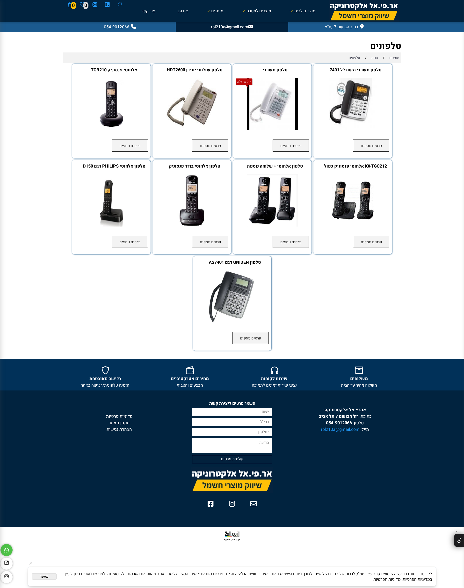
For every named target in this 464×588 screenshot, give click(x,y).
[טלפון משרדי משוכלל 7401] (352, 129)
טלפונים (385, 46)
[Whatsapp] (6, 549)
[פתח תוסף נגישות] (459, 540)
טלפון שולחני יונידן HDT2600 (195, 70)
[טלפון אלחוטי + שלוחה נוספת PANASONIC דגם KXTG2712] (272, 225)
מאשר (44, 576)
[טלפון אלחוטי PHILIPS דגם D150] (111, 225)
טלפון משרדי (275, 70)
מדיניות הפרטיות (387, 579)
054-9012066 (339, 423)
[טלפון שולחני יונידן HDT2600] (192, 129)
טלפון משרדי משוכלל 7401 (356, 70)
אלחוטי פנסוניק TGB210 (114, 70)
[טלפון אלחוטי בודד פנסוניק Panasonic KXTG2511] (192, 225)
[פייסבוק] (107, 4)
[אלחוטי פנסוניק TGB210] (111, 129)
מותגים (217, 11)
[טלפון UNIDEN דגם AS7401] (232, 321)
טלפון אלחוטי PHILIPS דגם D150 (114, 166)
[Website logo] (364, 11)
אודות (183, 11)
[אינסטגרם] (95, 4)
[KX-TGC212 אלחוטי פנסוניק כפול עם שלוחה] (352, 225)
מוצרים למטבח (258, 11)
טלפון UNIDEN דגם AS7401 (235, 262)
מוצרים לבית (304, 11)
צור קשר (148, 11)
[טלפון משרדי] (272, 129)
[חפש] (119, 4)
